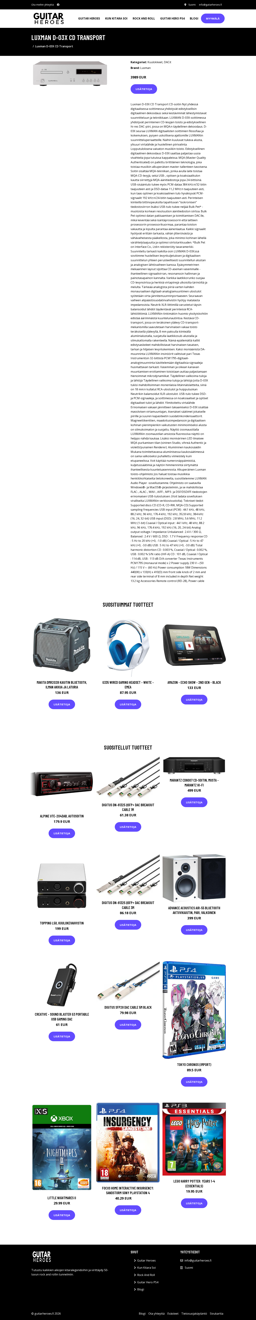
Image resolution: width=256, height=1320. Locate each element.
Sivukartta (216, 1313)
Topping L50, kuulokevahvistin (62, 923)
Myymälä (213, 18)
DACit (167, 62)
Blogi (194, 18)
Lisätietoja (144, 89)
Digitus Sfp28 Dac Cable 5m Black (128, 1007)
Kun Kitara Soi (116, 18)
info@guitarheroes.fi (210, 4)
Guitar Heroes (89, 18)
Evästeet (173, 1313)
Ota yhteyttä (156, 1313)
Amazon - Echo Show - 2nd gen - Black (194, 682)
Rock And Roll (144, 18)
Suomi (192, 4)
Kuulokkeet (155, 62)
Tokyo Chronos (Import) (194, 1064)
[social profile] (58, 4)
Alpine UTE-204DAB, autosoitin (62, 816)
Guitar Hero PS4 (172, 18)
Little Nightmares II (62, 1198)
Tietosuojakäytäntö (194, 1313)
